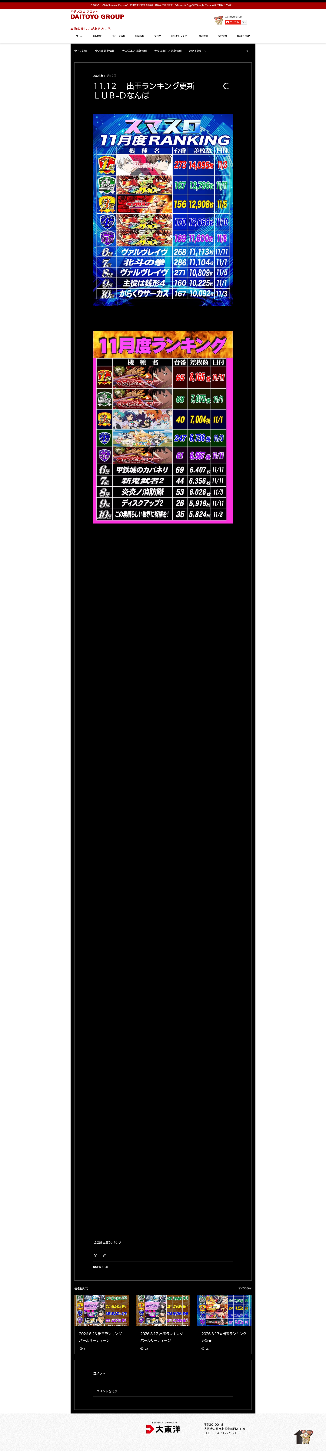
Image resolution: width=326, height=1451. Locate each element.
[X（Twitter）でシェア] (95, 1255)
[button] (247, 51)
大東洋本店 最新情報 (134, 51)
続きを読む (195, 51)
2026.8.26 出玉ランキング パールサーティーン (100, 1337)
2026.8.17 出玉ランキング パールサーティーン (161, 1337)
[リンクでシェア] (104, 1255)
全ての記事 (81, 51)
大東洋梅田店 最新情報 (168, 51)
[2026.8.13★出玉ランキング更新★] (224, 1310)
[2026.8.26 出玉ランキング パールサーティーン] (102, 1310)
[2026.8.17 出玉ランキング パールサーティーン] (163, 1310)
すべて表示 (245, 1288)
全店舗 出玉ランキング (107, 1242)
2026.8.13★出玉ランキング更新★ (223, 1337)
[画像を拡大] (163, 210)
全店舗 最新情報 (105, 51)
